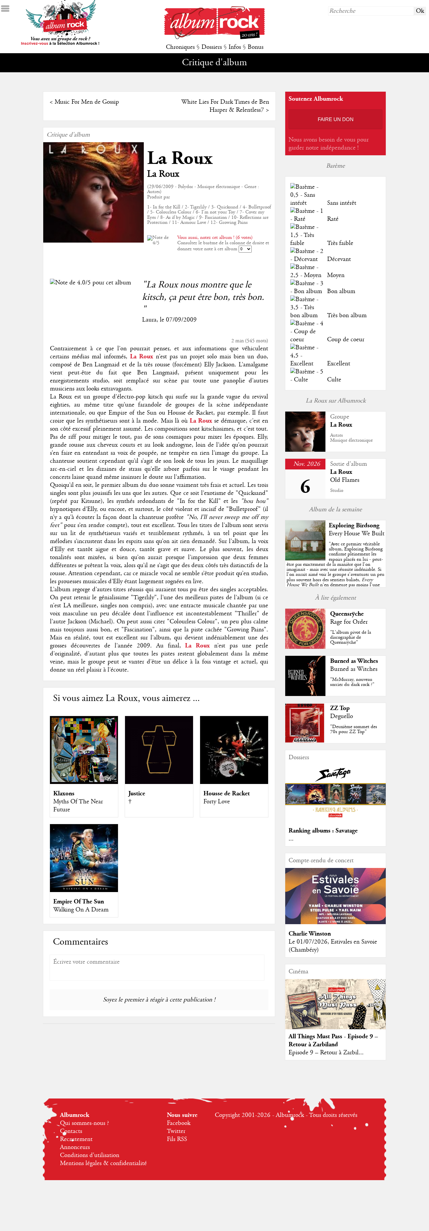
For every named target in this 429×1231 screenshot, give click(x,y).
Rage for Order (349, 622)
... (291, 839)
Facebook (178, 1123)
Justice (136, 793)
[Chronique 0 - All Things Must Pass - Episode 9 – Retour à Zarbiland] (335, 1010)
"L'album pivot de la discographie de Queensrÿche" (350, 637)
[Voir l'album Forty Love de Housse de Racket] (234, 782)
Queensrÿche (347, 614)
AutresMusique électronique (351, 438)
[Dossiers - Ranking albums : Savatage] (335, 819)
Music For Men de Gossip (87, 102)
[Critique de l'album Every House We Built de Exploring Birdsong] (305, 559)
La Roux (179, 158)
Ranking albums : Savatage (323, 830)
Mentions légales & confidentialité (103, 1163)
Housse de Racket (226, 793)
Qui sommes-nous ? (84, 1123)
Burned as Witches (354, 661)
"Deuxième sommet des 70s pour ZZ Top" (353, 729)
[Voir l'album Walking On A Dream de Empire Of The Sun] (84, 890)
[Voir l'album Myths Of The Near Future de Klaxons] (84, 782)
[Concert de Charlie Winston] (335, 922)
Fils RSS (177, 1139)
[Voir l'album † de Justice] (159, 782)
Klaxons (63, 793)
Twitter (176, 1131)
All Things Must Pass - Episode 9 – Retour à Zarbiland (333, 1040)
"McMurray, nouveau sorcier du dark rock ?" (352, 682)
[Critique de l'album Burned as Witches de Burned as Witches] (305, 694)
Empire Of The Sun (78, 901)
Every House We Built (356, 534)
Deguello (341, 716)
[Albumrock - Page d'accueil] (214, 37)
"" (335, 572)
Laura (149, 320)
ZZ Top (340, 708)
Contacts (71, 1131)
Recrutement (76, 1139)
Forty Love (216, 802)
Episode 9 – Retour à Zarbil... (326, 1053)
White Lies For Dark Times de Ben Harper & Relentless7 (225, 106)
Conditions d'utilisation (89, 1155)
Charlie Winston (310, 934)
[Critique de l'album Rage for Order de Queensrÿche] (305, 647)
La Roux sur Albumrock (336, 401)
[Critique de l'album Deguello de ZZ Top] (305, 741)
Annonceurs (75, 1147)
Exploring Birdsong (354, 525)
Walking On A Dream (81, 910)
